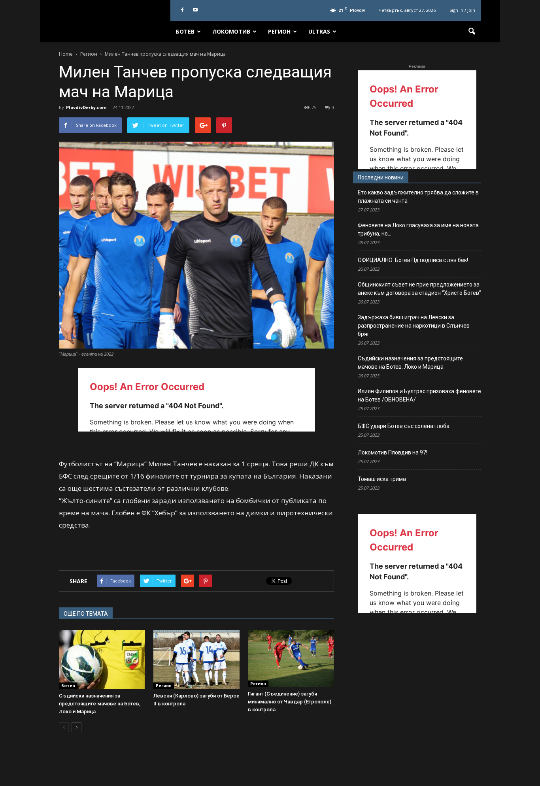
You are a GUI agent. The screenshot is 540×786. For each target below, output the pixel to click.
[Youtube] (195, 10)
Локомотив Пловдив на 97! (392, 452)
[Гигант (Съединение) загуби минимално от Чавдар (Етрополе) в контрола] (291, 658)
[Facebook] (182, 10)
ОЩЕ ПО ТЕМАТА (86, 614)
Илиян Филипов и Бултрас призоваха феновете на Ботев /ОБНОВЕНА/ (419, 395)
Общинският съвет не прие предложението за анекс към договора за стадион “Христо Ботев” (419, 288)
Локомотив (231, 31)
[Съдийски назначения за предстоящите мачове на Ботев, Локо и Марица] (102, 659)
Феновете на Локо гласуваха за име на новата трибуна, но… (418, 229)
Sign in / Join (462, 10)
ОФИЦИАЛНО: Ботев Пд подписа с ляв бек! (413, 260)
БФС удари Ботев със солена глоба (403, 426)
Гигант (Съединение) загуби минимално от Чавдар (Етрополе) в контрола (289, 701)
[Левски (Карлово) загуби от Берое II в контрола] (196, 659)
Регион (279, 31)
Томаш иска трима (382, 479)
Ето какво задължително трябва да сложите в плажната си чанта (418, 196)
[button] (471, 31)
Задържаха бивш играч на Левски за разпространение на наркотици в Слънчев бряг (414, 325)
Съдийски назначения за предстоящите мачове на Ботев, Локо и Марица (99, 703)
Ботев (185, 31)
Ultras (319, 31)
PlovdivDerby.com (86, 107)
